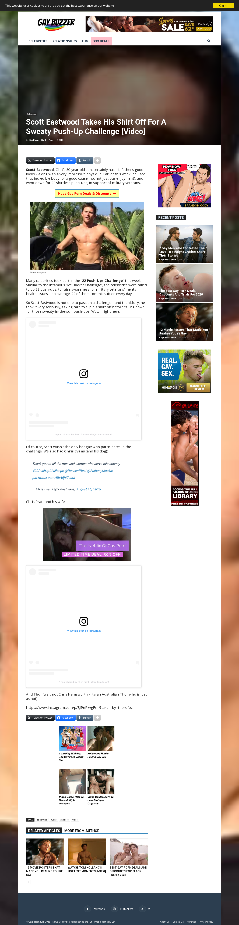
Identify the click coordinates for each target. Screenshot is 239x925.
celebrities (42, 819)
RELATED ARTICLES (44, 831)
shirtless (64, 819)
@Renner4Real (75, 471)
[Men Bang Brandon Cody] (184, 206)
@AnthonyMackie (100, 471)
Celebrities (38, 41)
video (75, 819)
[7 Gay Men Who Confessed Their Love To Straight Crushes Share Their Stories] (184, 244)
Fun (85, 41)
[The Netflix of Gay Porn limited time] (87, 563)
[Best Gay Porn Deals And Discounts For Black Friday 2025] (129, 851)
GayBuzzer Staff (37, 140)
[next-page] (34, 882)
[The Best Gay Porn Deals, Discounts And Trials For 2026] (184, 283)
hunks (54, 819)
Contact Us (178, 921)
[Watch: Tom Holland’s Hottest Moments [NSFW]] (87, 851)
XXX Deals (101, 41)
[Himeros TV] (184, 392)
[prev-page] (28, 882)
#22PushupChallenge (48, 471)
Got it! (223, 5)
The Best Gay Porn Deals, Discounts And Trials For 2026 (181, 292)
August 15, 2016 (88, 489)
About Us (164, 921)
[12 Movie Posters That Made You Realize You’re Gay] (45, 851)
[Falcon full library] (185, 504)
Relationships (64, 41)
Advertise (191, 921)
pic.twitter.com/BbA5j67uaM (53, 478)
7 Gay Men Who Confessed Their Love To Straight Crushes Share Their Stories (183, 251)
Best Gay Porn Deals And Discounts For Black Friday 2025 (128, 871)
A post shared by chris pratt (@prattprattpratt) (84, 682)
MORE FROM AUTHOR (82, 831)
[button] (209, 41)
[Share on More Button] (97, 160)
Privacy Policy (206, 921)
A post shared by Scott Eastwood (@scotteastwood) (84, 434)
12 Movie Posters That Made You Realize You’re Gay (44, 871)
